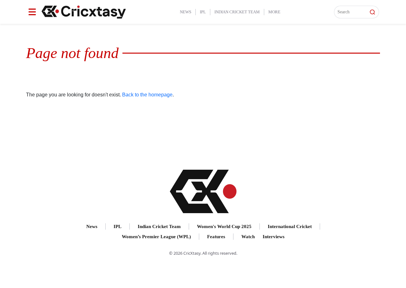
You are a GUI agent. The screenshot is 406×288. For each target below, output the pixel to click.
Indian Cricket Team (237, 12)
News (185, 12)
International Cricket (290, 226)
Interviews (274, 236)
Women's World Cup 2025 (224, 226)
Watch (248, 236)
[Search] (372, 12)
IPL (203, 12)
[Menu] (32, 12)
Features (216, 236)
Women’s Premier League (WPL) (156, 236)
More (274, 12)
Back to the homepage (147, 94)
